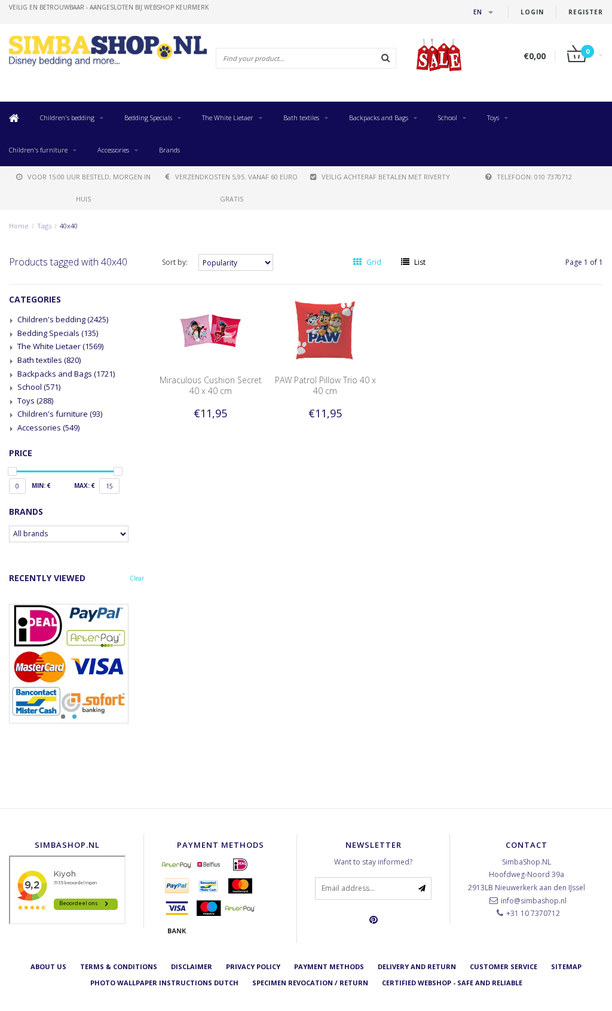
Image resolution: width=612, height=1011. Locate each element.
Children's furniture (38, 149)
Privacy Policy (253, 966)
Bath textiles (301, 117)
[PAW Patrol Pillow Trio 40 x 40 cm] (325, 330)
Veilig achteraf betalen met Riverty (386, 176)
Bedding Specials (148, 117)
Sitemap (566, 966)
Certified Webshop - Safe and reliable (452, 982)
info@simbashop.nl (534, 901)
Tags (44, 225)
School (447, 117)
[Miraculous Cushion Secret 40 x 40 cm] (210, 330)
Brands (169, 149)
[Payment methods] (177, 864)
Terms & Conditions (118, 966)
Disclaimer (191, 966)
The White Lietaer (227, 117)
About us (48, 966)
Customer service (503, 966)
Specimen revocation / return (310, 982)
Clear (137, 578)
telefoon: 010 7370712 (534, 176)
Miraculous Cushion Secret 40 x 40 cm (211, 385)
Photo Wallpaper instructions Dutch (164, 982)
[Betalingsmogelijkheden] (76, 663)
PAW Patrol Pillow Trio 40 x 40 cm (325, 385)
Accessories (113, 149)
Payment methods (329, 966)
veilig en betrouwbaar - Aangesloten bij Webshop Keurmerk (109, 7)
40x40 (69, 225)
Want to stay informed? (373, 862)
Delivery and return (417, 966)
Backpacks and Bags (378, 117)
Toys (493, 117)
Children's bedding (67, 117)
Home (19, 225)
